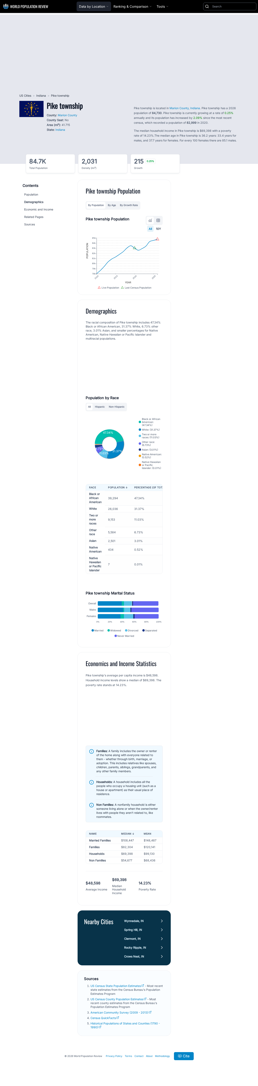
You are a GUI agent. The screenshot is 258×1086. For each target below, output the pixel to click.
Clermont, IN (132, 938)
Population (31, 194)
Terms (128, 1056)
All (150, 228)
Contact (139, 1056)
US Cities (25, 95)
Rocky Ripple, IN (135, 947)
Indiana (41, 95)
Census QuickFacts (103, 1018)
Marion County (67, 115)
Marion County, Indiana (185, 108)
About (149, 1056)
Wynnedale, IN (134, 921)
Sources (29, 224)
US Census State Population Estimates (116, 986)
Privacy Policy (114, 1056)
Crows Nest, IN (134, 956)
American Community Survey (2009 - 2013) (119, 1012)
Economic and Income (38, 209)
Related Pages (33, 217)
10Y (158, 228)
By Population (96, 205)
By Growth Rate (129, 205)
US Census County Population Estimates (117, 999)
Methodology (162, 1056)
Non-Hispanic (117, 406)
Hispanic (100, 406)
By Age (112, 205)
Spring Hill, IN (133, 929)
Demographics (33, 202)
